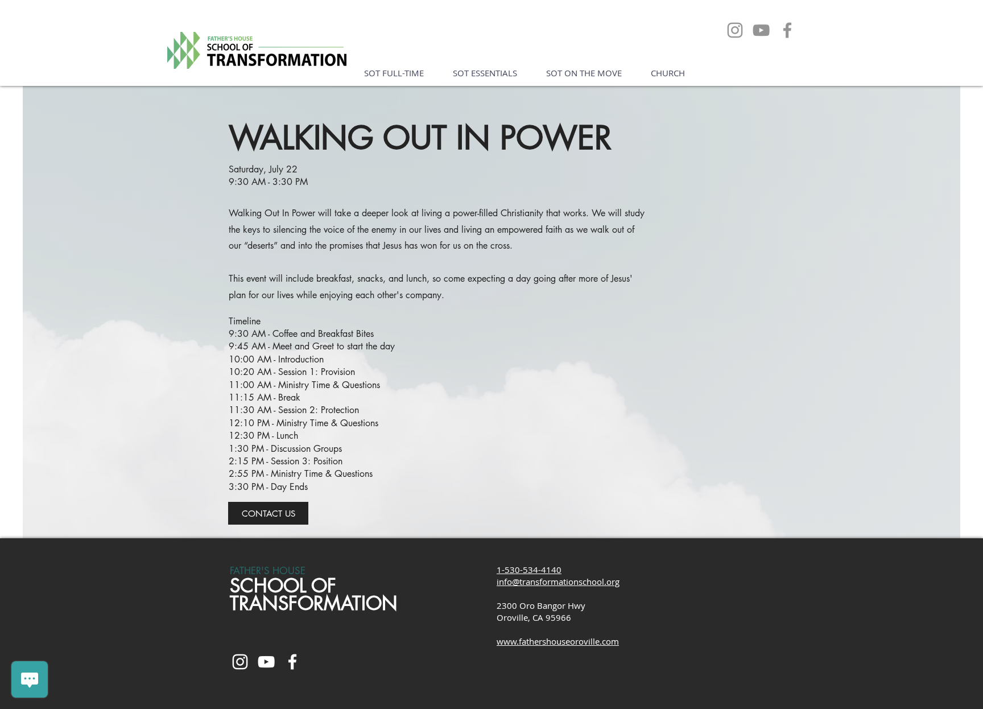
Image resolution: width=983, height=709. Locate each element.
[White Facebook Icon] (292, 662)
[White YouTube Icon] (266, 662)
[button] (393, 73)
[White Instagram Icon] (240, 662)
